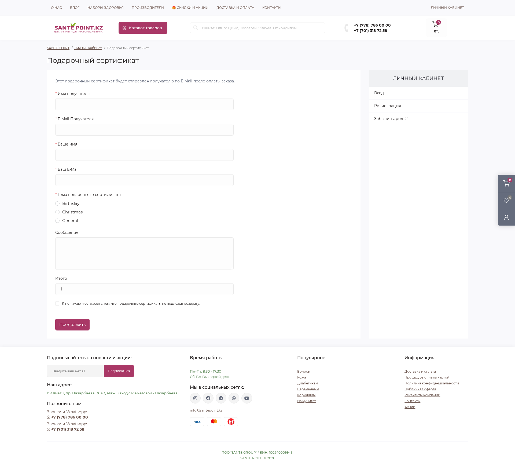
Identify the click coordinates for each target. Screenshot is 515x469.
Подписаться (119, 371)
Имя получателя (72, 93)
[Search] (196, 28)
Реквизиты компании (422, 395)
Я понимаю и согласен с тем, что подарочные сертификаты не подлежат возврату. (131, 303)
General (70, 220)
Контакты (271, 8)
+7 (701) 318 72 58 (370, 30)
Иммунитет (306, 401)
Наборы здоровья (105, 8)
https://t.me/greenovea (221, 398)
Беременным (308, 389)
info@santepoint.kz (206, 410)
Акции (409, 407)
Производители (148, 8)
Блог (74, 8)
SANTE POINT (58, 48)
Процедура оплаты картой (426, 377)
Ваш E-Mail (67, 169)
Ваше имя (66, 144)
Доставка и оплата (235, 8)
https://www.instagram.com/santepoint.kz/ (195, 398)
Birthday (70, 203)
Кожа (301, 377)
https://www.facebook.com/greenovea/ (208, 398)
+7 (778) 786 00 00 (372, 25)
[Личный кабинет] (506, 217)
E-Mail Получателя (74, 119)
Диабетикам (307, 383)
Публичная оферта (420, 389)
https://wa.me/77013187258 (234, 398)
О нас (56, 8)
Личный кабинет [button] (447, 8)
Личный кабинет (88, 48)
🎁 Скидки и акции (190, 8)
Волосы (303, 371)
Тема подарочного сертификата (88, 194)
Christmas (72, 211)
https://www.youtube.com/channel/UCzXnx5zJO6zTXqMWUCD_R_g (246, 398)
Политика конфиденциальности (431, 383)
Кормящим (306, 395)
